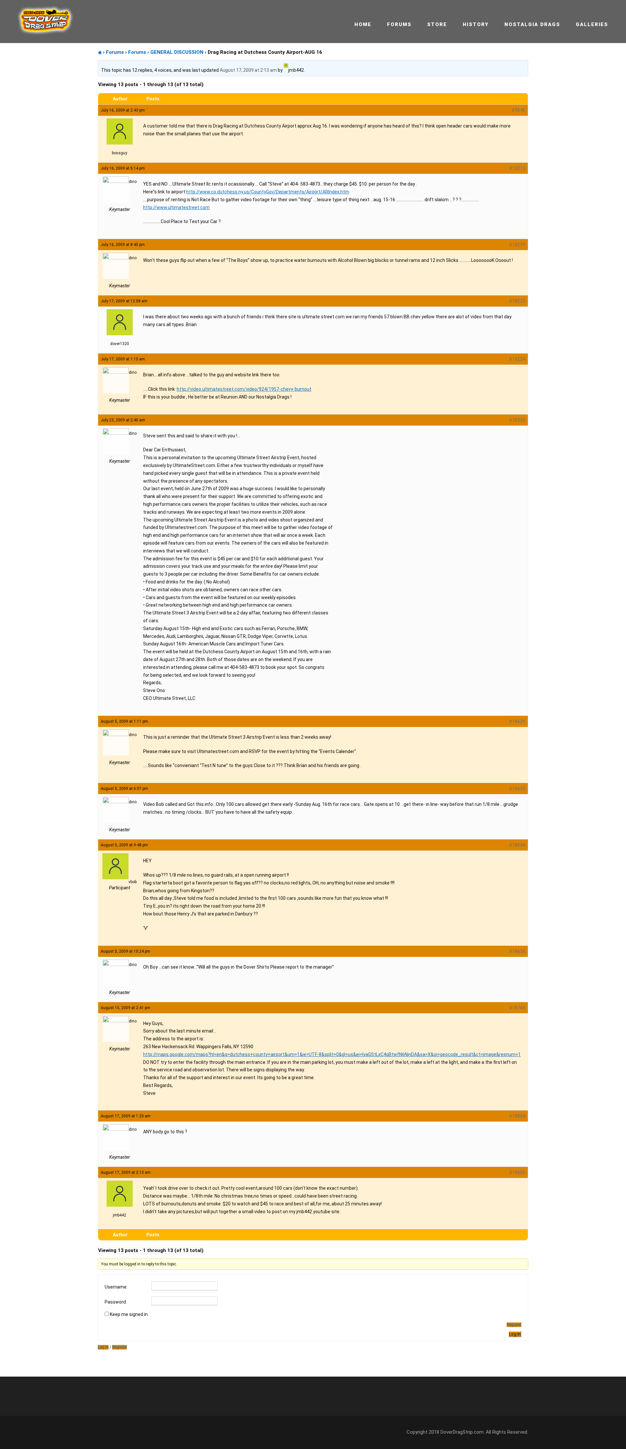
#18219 (517, 244)
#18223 (517, 301)
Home (362, 24)
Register (514, 1324)
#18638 (517, 951)
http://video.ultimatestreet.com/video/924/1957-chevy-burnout (244, 389)
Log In (515, 1334)
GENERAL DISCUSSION (176, 52)
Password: (116, 1302)
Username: (116, 1287)
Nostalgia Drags (532, 24)
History (476, 24)
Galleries (592, 24)
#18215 (517, 168)
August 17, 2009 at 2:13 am (248, 70)
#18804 (517, 1116)
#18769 (517, 1007)
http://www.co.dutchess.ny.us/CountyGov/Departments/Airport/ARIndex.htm (267, 191)
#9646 (518, 110)
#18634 (517, 845)
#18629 (517, 721)
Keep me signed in (129, 1314)
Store (437, 24)
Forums (399, 24)
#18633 (517, 788)
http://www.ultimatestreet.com (176, 207)
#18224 (517, 359)
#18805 (517, 1172)
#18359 (517, 420)
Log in (103, 1347)
